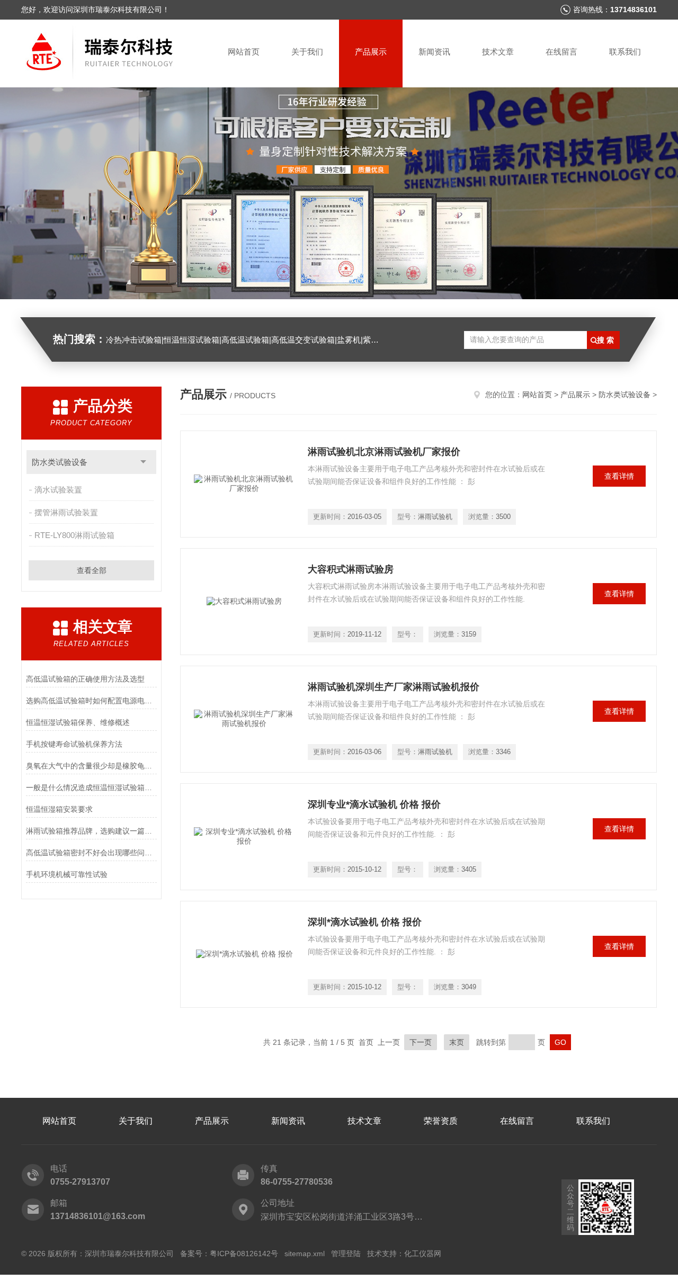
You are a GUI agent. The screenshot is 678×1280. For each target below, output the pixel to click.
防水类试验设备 (59, 462)
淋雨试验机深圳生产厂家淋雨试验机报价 (393, 687)
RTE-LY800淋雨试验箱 (74, 535)
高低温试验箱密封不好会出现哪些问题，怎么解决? (91, 852)
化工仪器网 (422, 1253)
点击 (143, 462)
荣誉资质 (441, 1120)
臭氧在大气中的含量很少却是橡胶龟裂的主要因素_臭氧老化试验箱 (91, 766)
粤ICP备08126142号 (244, 1253)
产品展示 (371, 51)
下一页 (420, 1042)
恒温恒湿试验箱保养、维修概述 (78, 722)
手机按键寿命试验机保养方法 (74, 744)
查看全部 (91, 570)
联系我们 (625, 51)
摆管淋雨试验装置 (66, 512)
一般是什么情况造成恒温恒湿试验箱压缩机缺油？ (91, 787)
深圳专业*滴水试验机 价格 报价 (374, 804)
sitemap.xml (304, 1253)
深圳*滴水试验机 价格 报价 (365, 922)
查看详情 (619, 476)
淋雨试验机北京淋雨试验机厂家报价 (384, 451)
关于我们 (307, 51)
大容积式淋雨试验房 (351, 569)
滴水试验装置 (58, 489)
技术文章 (498, 51)
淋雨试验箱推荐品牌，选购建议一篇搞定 (91, 831)
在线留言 (561, 51)
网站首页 (244, 51)
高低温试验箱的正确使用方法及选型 (85, 679)
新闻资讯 (434, 51)
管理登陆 (346, 1253)
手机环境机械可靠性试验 (67, 874)
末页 (456, 1042)
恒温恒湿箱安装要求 (59, 809)
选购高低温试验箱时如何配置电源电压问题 (91, 700)
